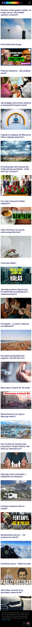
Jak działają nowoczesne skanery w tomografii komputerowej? (16, 104)
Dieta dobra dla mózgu (11, 44)
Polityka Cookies (6, 619)
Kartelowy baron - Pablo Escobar (16, 564)
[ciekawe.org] (13, 3)
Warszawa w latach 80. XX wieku (15, 388)
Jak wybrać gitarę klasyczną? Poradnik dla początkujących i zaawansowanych (14, 291)
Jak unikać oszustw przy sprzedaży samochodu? (12, 591)
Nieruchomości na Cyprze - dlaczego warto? (13, 415)
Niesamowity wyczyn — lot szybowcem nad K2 (13, 536)
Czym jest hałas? (8, 263)
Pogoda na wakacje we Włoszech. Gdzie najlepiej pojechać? (16, 136)
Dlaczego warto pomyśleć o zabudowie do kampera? (13, 475)
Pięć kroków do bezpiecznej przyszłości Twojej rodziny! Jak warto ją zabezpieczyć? (15, 446)
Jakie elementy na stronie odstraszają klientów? (12, 231)
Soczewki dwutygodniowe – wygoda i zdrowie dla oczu (13, 357)
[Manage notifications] (28, 623)
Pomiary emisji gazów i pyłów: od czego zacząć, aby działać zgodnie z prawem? (16, 12)
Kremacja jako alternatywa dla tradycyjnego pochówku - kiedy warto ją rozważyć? (15, 169)
